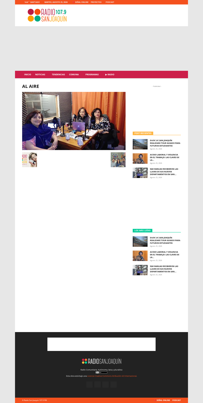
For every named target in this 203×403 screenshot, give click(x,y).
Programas (92, 74)
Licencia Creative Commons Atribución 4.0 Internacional (111, 376)
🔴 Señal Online (80, 2)
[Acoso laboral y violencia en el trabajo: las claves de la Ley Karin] (140, 158)
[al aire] (74, 149)
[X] (173, 2)
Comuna (74, 74)
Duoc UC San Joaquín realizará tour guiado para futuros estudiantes (165, 143)
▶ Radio (109, 74)
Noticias (40, 74)
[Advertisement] (127, 15)
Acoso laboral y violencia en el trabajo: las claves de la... (164, 157)
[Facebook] (164, 2)
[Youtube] (178, 2)
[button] (177, 74)
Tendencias (58, 74)
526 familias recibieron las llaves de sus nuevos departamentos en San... (164, 172)
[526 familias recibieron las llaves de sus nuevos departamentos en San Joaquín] (140, 173)
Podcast (110, 2)
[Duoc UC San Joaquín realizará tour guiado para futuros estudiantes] (140, 144)
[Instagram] (169, 2)
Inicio (27, 74)
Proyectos (96, 2)
